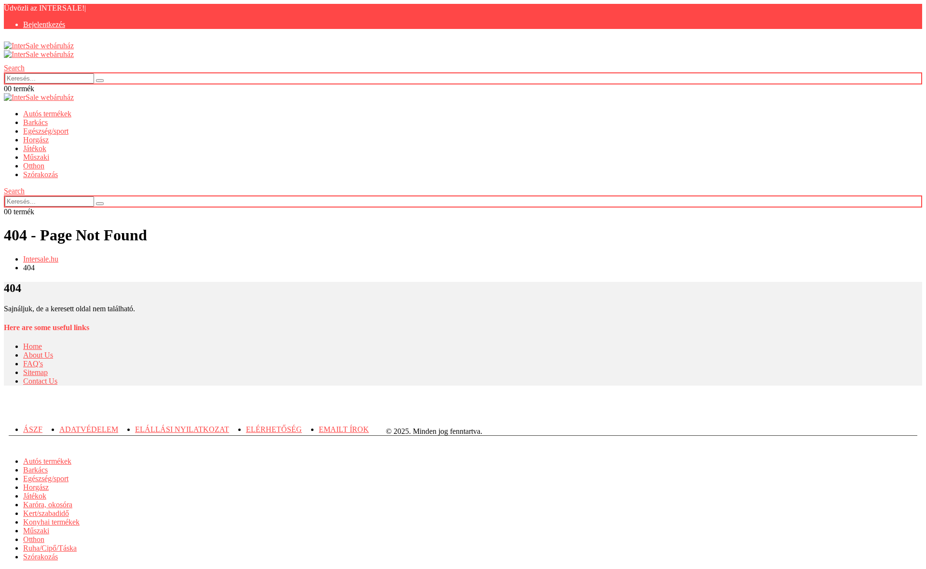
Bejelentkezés (44, 24)
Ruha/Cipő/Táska (50, 548)
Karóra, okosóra (47, 504)
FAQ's (33, 364)
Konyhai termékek (51, 522)
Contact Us (40, 381)
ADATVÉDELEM (88, 429)
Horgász (36, 140)
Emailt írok (344, 429)
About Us (38, 355)
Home (32, 346)
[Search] (100, 80)
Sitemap (35, 372)
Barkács (35, 122)
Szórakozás (40, 174)
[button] (14, 68)
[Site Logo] (39, 50)
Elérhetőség (274, 429)
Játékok (34, 148)
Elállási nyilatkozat (182, 429)
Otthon (33, 166)
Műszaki (36, 157)
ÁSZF (32, 429)
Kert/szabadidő (46, 513)
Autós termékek (47, 114)
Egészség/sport (45, 131)
